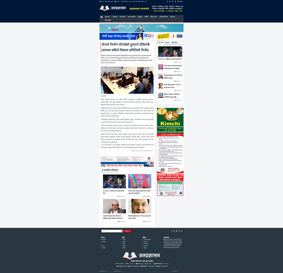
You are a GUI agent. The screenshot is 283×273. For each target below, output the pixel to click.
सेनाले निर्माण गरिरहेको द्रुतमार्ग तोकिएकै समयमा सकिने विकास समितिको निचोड (126, 47)
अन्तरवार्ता (123, 16)
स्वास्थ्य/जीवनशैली (147, 239)
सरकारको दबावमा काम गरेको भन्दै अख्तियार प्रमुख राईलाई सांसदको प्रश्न (112, 217)
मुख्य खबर (160, 43)
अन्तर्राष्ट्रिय (103, 248)
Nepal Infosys (181, 271)
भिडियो (124, 248)
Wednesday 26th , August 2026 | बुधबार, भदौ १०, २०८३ (134, 1)
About (102, 1)
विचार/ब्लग (153, 16)
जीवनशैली (108, 20)
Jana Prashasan (110, 271)
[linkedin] (181, 231)
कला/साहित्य (131, 16)
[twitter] (174, 231)
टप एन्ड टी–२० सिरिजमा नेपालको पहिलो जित (113, 192)
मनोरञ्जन (172, 16)
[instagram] (178, 231)
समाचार (107, 16)
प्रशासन (167, 43)
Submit (126, 231)
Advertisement (109, 1)
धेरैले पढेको (174, 43)
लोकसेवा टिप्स (163, 16)
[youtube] (176, 231)
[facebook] (171, 231)
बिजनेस (115, 16)
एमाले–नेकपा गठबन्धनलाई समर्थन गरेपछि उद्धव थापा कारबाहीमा (139, 192)
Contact (118, 1)
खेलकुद (140, 16)
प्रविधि (146, 16)
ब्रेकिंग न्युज (104, 239)
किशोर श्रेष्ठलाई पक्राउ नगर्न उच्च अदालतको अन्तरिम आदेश (139, 217)
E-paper (181, 2)
